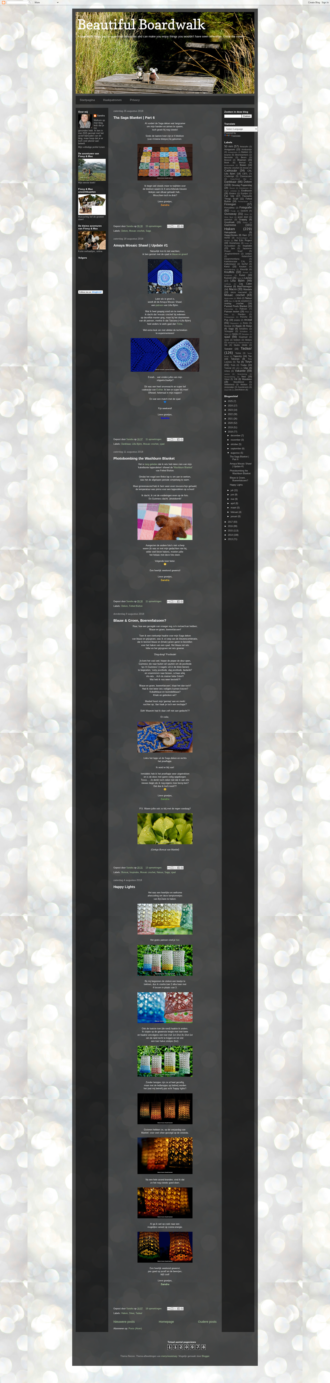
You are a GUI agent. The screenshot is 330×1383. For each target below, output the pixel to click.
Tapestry (237, 356)
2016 (230, 526)
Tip (238, 362)
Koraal (245, 272)
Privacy (135, 100)
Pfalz (247, 312)
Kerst (227, 266)
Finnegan (230, 204)
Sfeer (131, 1313)
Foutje (233, 211)
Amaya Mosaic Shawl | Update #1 (140, 245)
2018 (230, 431)
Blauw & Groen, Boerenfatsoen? (139, 620)
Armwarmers (232, 152)
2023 (230, 410)
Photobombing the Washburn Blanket (144, 458)
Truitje (243, 365)
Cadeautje (230, 170)
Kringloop (228, 275)
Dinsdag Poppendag (242, 185)
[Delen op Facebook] (178, 226)
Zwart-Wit (228, 390)
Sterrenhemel (243, 343)
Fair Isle (229, 196)
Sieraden (245, 334)
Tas (250, 356)
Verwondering (229, 377)
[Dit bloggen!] (172, 226)
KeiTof (245, 264)
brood (246, 168)
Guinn (245, 222)
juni (233, 494)
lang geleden (151, 464)
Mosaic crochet (136, 231)
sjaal (162, 444)
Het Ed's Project (243, 240)
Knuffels (229, 272)
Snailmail (243, 337)
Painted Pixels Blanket (235, 306)
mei (233, 499)
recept (248, 319)
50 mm (228, 146)
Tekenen (235, 359)
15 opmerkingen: (154, 226)
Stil (225, 345)
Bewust (227, 160)
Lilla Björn (137, 444)
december (236, 435)
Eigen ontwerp (230, 191)
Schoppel (228, 331)
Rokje (249, 326)
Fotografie (245, 207)
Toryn (248, 361)
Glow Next (228, 217)
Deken (124, 231)
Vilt (235, 379)
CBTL (245, 174)
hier (177, 940)
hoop (247, 243)
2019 (230, 427)
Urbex (227, 371)
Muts (239, 298)
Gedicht (244, 211)
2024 (230, 405)
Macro (233, 289)
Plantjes (241, 314)
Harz (244, 235)
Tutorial (227, 368)
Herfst (227, 238)
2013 (230, 539)
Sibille (235, 334)
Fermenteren (243, 201)
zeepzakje (229, 387)
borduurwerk (229, 165)
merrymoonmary (169, 1356)
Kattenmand (230, 264)
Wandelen (247, 379)
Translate (235, 136)
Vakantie (240, 370)
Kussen (228, 278)
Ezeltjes (244, 193)
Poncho (243, 317)
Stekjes (248, 340)
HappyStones (231, 235)
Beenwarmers (241, 155)
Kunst (242, 275)
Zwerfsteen (240, 390)
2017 (230, 522)
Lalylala (248, 278)
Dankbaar (126, 444)
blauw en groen (179, 254)
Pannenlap (228, 309)
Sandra (101, 115)
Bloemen (241, 160)
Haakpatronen (112, 100)
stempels (231, 343)
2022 (230, 414)
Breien (243, 165)
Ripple (238, 326)
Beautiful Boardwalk (141, 24)
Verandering (242, 374)
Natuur (160, 872)
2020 (230, 423)
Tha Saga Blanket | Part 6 (134, 117)
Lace (239, 278)
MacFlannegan (244, 286)
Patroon (243, 309)
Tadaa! (139, 1313)
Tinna (179, 324)
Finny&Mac (229, 208)
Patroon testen (231, 311)
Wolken (244, 384)
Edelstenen (244, 188)
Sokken (236, 340)
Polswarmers (229, 317)
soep (226, 340)
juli (232, 490)
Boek (226, 162)
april (233, 503)
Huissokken (229, 246)
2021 (230, 418)
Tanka (238, 353)
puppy (237, 320)
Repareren (234, 323)
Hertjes (227, 241)
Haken (124, 1313)
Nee (230, 301)
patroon (159, 305)
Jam (233, 248)
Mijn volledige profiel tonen (91, 147)
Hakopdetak (230, 232)
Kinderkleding (229, 269)
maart (234, 507)
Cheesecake (246, 176)
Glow (246, 214)
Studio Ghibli (240, 345)
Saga (148, 231)
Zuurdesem (243, 387)
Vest (243, 376)
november (236, 440)
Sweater (228, 349)
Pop (226, 320)
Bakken (244, 152)
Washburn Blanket (183, 467)
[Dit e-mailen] (168, 226)
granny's (228, 219)
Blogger (205, 1356)
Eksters (232, 193)
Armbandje (246, 149)
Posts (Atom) (135, 1328)
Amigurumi (229, 149)
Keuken (242, 266)
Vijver (227, 379)
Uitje (246, 368)
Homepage (166, 1321)
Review (227, 326)
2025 (230, 401)
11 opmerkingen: (154, 439)
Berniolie (228, 157)
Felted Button (135, 606)
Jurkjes (248, 254)
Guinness (230, 225)
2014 (230, 535)
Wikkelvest (229, 384)
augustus (235, 453)
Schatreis (243, 329)
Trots (233, 365)
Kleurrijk (244, 269)
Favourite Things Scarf (238, 197)
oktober (235, 444)
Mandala (247, 289)
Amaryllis (244, 146)
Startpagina (87, 100)
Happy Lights (124, 887)
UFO (238, 368)
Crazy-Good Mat (238, 179)
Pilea (226, 314)
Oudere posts (207, 1321)
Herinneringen (242, 238)
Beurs (243, 157)
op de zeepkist (242, 301)
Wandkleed (238, 382)
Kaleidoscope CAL (234, 261)
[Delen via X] (175, 226)
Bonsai (124, 872)
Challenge (229, 176)
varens (227, 374)
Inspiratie (134, 872)
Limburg (227, 284)
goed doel (243, 217)
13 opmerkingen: (154, 867)
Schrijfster (244, 331)
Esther (159, 389)
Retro (245, 323)
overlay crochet (234, 303)
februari (235, 512)
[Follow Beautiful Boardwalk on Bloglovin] (90, 293)
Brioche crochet (231, 168)
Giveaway (230, 213)
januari (234, 516)
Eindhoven (246, 190)
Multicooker (228, 298)
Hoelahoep (234, 243)
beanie (227, 155)
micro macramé (239, 292)
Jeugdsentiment (231, 254)
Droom (232, 188)
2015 (230, 530)
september (236, 448)
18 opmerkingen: (154, 1308)
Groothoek (229, 222)
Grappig (243, 219)
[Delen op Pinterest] (182, 226)
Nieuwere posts (124, 1321)
